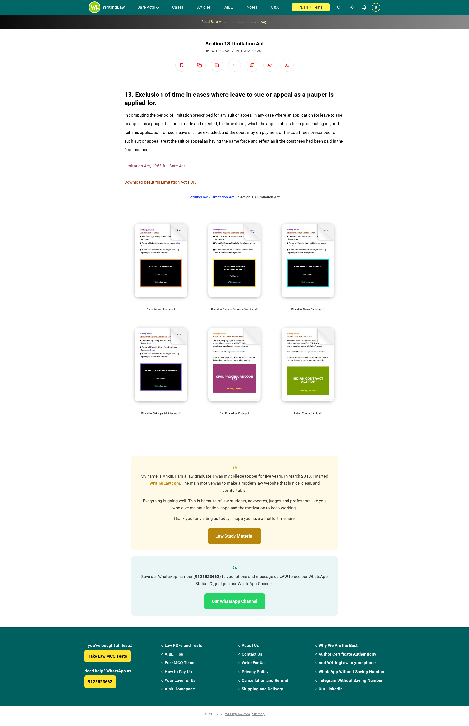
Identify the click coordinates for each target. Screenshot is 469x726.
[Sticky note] (217, 65)
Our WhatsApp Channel (234, 601)
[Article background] (252, 65)
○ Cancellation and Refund (263, 680)
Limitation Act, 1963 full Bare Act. (155, 165)
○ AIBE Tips (172, 654)
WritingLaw (199, 197)
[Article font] (287, 65)
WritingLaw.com (164, 483)
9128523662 (100, 681)
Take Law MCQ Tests (107, 656)
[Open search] (337, 7)
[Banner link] (234, 22)
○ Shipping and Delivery (260, 688)
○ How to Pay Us (176, 671)
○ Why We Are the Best (336, 645)
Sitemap (258, 714)
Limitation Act (252, 51)
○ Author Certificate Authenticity (345, 654)
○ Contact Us (250, 654)
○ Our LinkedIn (329, 688)
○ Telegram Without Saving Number (349, 680)
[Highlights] (234, 65)
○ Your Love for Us (178, 680)
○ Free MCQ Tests (177, 662)
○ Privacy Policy (253, 671)
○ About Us (248, 645)
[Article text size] (269, 65)
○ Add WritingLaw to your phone (345, 662)
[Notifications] (364, 7)
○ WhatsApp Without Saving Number (349, 671)
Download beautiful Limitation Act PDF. (160, 182)
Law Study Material (234, 536)
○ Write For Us (251, 662)
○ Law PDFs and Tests (181, 645)
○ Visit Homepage (178, 688)
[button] (351, 7)
